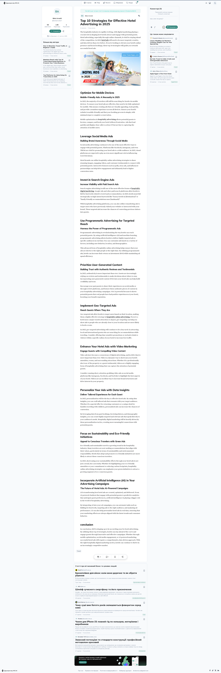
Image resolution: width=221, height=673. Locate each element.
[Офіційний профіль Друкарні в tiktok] (213, 670)
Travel (79, 551)
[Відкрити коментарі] (106, 556)
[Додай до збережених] (69, 46)
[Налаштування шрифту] (139, 15)
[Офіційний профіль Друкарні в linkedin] (218, 670)
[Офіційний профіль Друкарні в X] (215, 670)
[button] (136, 2)
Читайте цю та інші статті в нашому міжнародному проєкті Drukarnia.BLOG (110, 11)
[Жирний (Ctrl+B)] (151, 27)
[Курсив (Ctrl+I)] (154, 27)
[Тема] (210, 3)
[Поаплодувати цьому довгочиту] (98, 556)
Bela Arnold (57, 18)
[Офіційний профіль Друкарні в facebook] (210, 670)
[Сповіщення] (137, 3)
